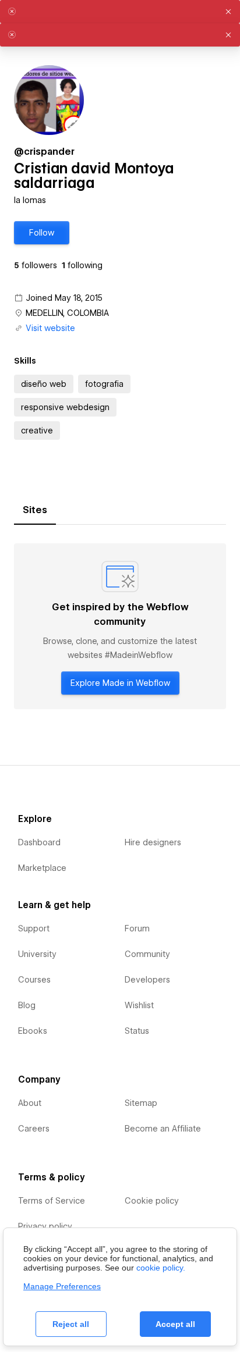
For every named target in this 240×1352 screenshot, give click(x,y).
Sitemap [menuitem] (141, 1103)
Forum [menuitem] (137, 928)
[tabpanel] (120, 626)
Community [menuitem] (147, 954)
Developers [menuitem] (147, 979)
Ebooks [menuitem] (32, 1031)
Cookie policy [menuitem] (152, 1200)
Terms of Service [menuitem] (51, 1200)
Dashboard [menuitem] (39, 842)
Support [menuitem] (34, 928)
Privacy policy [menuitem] (45, 1226)
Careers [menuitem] (34, 1128)
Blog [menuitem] (27, 1005)
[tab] (35, 510)
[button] (41, 232)
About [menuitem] (29, 1103)
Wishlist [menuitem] (139, 1005)
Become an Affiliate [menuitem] (163, 1128)
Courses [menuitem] (34, 979)
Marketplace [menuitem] (42, 868)
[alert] (120, 11)
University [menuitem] (37, 954)
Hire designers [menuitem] (153, 842)
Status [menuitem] (137, 1031)
